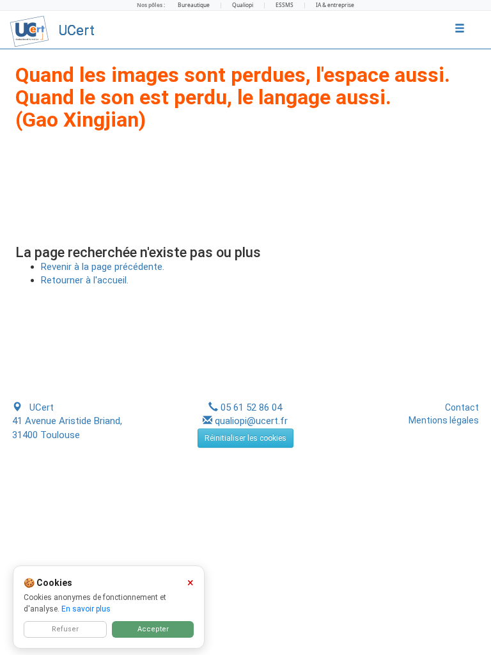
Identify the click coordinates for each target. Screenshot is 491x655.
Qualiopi (242, 4)
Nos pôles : (151, 4)
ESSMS (284, 4)
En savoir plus (86, 608)
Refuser (65, 629)
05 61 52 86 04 (251, 407)
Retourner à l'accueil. (85, 280)
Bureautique (194, 4)
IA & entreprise (335, 4)
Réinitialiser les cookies (245, 438)
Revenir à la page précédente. (102, 266)
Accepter (153, 629)
